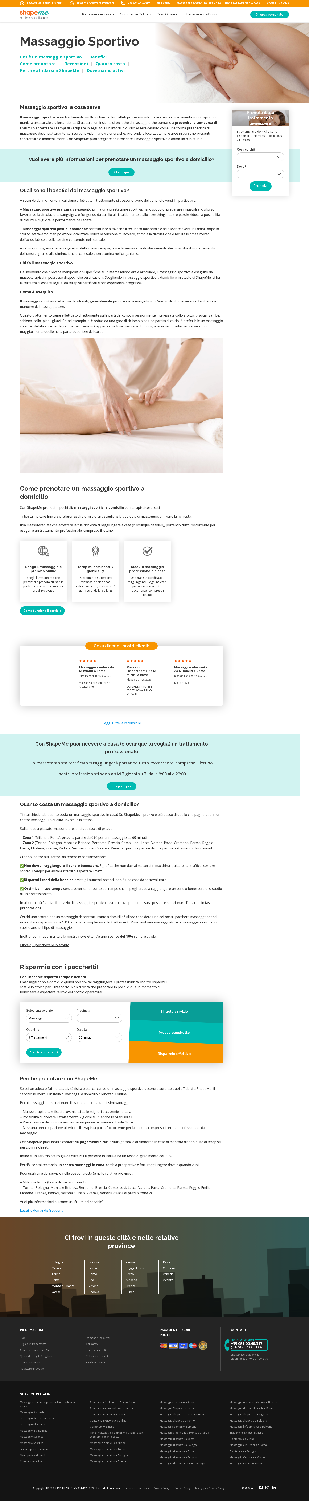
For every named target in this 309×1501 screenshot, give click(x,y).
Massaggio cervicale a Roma (246, 1463)
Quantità (32, 1029)
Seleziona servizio (39, 1010)
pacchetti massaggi (190, 916)
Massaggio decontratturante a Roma (251, 1408)
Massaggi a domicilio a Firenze (108, 1461)
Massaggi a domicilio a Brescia (178, 1426)
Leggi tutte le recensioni (121, 723)
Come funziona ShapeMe (35, 1350)
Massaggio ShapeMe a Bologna (248, 1420)
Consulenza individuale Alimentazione (112, 1408)
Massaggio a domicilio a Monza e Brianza (184, 1433)
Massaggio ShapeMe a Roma (177, 1408)
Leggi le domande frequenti (41, 1210)
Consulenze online (31, 1461)
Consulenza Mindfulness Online (108, 1414)
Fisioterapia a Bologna (243, 1451)
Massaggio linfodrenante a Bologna (251, 1426)
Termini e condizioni (137, 1488)
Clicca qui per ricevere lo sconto (44, 945)
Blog (22, 1338)
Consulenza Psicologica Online (108, 1420)
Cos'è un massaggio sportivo (51, 57)
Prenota (260, 186)
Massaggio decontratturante (37, 1418)
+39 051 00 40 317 (139, 3)
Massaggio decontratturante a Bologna (183, 1463)
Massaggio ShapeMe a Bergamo (249, 1414)
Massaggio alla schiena (33, 1430)
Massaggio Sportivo (32, 1443)
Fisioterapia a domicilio (34, 1449)
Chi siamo (92, 1344)
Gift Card (163, 3)
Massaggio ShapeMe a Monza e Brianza (183, 1414)
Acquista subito (41, 1052)
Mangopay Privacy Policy (209, 1488)
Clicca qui (121, 172)
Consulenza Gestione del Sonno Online (113, 1402)
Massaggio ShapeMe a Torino (177, 1420)
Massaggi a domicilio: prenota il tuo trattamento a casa (218, 3)
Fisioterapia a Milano (242, 1439)
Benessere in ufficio (200, 14)
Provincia (83, 1010)
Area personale (271, 14)
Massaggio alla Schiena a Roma (248, 1445)
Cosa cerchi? (246, 149)
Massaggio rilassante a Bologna (179, 1445)
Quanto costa (110, 63)
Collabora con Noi (97, 1356)
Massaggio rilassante (32, 1424)
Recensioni (76, 63)
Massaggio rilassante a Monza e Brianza (253, 1402)
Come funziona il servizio (42, 610)
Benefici (98, 57)
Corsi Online (166, 14)
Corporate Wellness (102, 1426)
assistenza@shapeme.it (245, 1355)
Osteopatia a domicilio (33, 1455)
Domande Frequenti (98, 1338)
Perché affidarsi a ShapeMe (49, 70)
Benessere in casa (97, 14)
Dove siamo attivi (106, 70)
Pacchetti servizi (95, 1362)
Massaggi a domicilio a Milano (108, 1443)
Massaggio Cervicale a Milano (247, 1457)
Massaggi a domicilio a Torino (108, 1449)
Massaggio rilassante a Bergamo (179, 1457)
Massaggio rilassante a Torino (177, 1451)
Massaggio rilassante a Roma (177, 1439)
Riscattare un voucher (33, 1368)
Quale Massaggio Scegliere (36, 1356)
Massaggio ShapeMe (32, 1412)
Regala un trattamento (33, 1344)
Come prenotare (38, 63)
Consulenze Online (134, 14)
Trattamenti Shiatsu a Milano (246, 1433)
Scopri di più (121, 786)
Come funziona (278, 3)
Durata (82, 1029)
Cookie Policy (182, 1488)
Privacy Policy (162, 1488)
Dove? (241, 166)
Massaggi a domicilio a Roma (177, 1402)
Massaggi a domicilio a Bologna (109, 1455)
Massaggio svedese (31, 1437)
